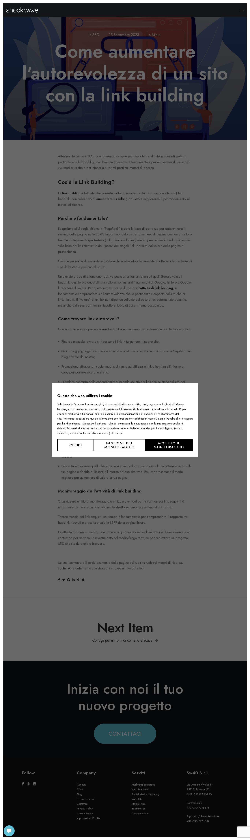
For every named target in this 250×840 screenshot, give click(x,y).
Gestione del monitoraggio (119, 445)
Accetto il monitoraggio (169, 445)
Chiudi (75, 445)
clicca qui (116, 433)
